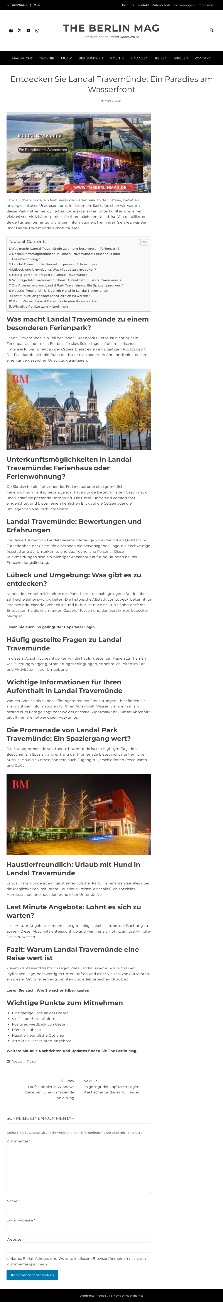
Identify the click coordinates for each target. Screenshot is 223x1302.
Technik (46, 58)
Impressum (206, 5)
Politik (117, 58)
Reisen (161, 58)
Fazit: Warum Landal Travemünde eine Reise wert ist (55, 301)
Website (14, 1239)
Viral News (114, 1295)
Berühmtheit (91, 58)
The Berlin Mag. (122, 1051)
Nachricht (22, 58)
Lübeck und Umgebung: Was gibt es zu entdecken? (54, 269)
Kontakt (143, 5)
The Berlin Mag (111, 28)
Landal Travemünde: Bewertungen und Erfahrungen (54, 264)
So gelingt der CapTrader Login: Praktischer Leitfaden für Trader (111, 1086)
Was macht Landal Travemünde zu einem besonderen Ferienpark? (65, 249)
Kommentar (18, 1141)
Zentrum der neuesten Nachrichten (111, 37)
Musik (66, 58)
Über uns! (128, 5)
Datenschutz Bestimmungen (173, 5)
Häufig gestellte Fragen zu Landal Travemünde (49, 275)
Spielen (181, 58)
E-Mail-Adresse (21, 1220)
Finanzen (139, 58)
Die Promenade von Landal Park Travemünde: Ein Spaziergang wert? (68, 285)
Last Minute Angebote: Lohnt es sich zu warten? (51, 296)
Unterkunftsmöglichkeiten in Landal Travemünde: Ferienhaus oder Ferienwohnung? (66, 256)
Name (13, 1201)
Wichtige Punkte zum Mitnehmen (40, 306)
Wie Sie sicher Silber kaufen (63, 990)
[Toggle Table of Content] (142, 242)
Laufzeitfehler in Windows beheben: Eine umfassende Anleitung (49, 1089)
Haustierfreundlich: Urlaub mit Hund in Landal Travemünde (60, 291)
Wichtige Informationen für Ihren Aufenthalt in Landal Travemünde (67, 280)
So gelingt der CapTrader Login (66, 627)
